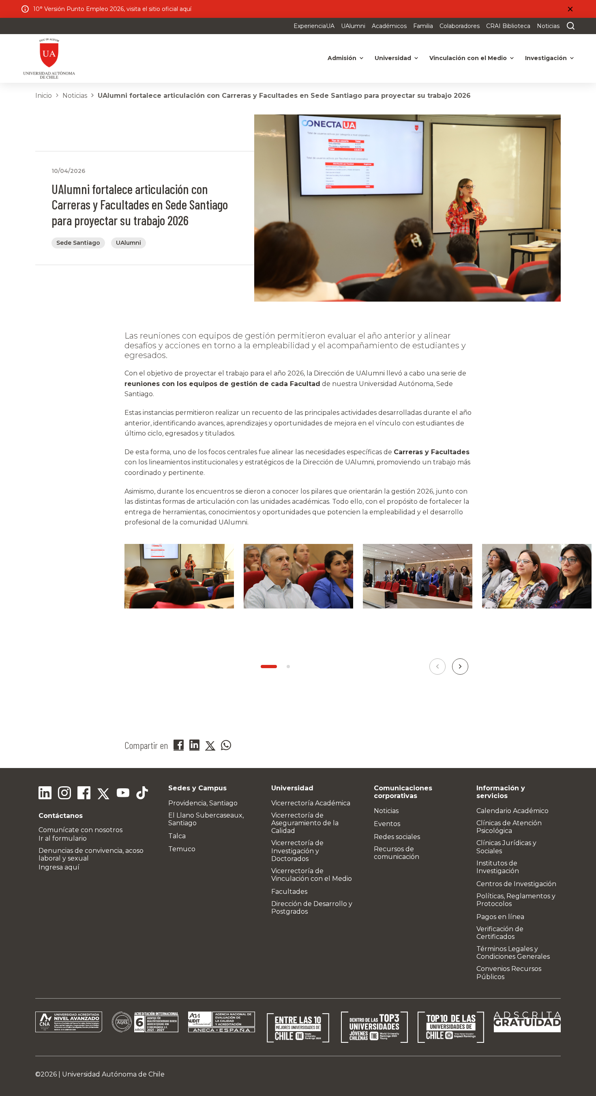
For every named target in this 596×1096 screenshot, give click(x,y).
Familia (423, 26)
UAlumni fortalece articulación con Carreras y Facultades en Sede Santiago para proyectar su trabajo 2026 (284, 95)
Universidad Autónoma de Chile (113, 1074)
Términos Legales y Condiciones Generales (513, 952)
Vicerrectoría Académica (310, 803)
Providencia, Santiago (203, 803)
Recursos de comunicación (396, 853)
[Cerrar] (570, 9)
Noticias (548, 26)
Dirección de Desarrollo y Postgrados (311, 907)
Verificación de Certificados (499, 933)
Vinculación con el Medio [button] (468, 58)
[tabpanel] (179, 586)
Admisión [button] (342, 58)
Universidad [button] (393, 58)
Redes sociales (397, 837)
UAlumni (353, 26)
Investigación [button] (546, 58)
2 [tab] (288, 666)
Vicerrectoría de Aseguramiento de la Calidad (305, 823)
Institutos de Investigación (497, 867)
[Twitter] (103, 794)
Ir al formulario (63, 838)
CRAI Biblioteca (508, 26)
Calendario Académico (512, 811)
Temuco (181, 849)
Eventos (387, 824)
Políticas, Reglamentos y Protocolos (515, 900)
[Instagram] (64, 794)
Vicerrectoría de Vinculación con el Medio (311, 874)
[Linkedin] (45, 794)
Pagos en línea (500, 917)
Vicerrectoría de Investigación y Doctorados (297, 850)
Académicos (389, 26)
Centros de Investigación (516, 884)
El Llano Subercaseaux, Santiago (206, 819)
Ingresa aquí (59, 867)
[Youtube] (122, 794)
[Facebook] (83, 794)
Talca (177, 836)
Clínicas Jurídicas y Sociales (506, 846)
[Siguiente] (460, 666)
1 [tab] (269, 666)
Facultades (289, 891)
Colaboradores (459, 26)
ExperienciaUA (314, 26)
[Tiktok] (142, 794)
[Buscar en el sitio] (569, 26)
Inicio (43, 95)
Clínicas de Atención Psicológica (509, 827)
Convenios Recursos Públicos (508, 972)
